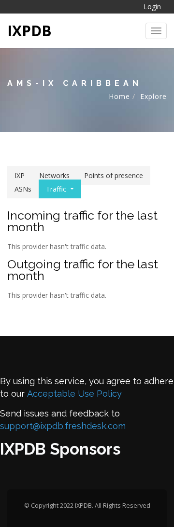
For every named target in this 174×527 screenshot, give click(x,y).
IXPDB (29, 31)
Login (152, 6)
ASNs (22, 189)
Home (119, 96)
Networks (54, 175)
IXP (19, 175)
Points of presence (113, 175)
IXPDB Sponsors (60, 449)
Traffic (56, 189)
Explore (153, 96)
